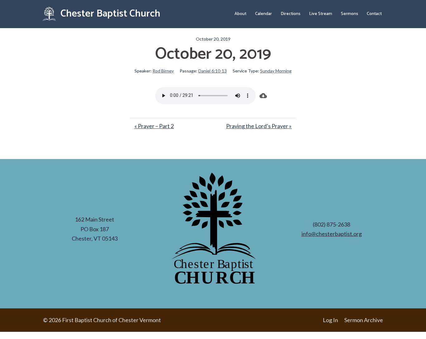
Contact (374, 13)
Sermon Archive (363, 320)
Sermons (349, 13)
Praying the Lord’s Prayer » (259, 125)
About (240, 13)
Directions (290, 13)
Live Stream (320, 13)
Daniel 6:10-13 (212, 70)
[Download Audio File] (263, 95)
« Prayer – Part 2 (154, 125)
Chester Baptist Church (109, 14)
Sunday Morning (276, 70)
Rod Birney (163, 70)
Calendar (263, 13)
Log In (330, 320)
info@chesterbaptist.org (332, 233)
